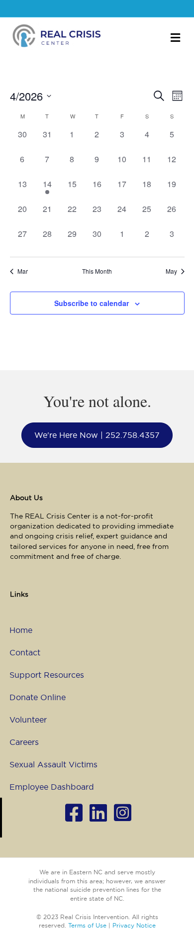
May (171, 271)
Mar (22, 271)
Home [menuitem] (20, 630)
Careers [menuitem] (24, 741)
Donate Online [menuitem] (37, 697)
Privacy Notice (134, 925)
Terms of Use (87, 925)
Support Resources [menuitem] (46, 674)
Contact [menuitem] (24, 652)
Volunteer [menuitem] (28, 719)
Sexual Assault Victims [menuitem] (53, 764)
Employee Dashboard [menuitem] (51, 786)
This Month (97, 271)
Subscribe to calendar (91, 303)
